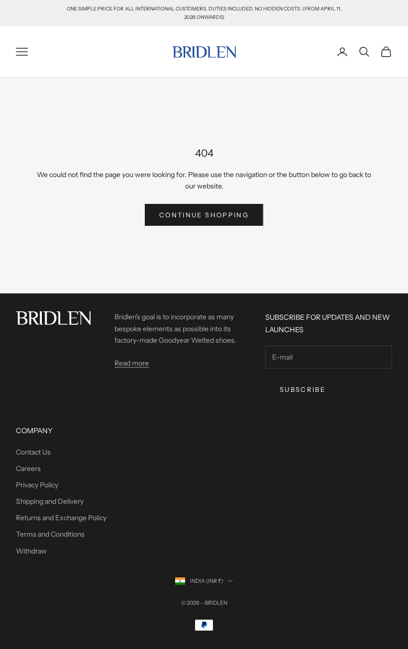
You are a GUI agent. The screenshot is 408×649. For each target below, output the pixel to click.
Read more (131, 363)
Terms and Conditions (50, 534)
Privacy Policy (37, 484)
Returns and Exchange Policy (61, 517)
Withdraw (31, 551)
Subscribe (302, 389)
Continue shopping (204, 215)
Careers (28, 468)
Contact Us (33, 452)
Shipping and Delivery (50, 501)
